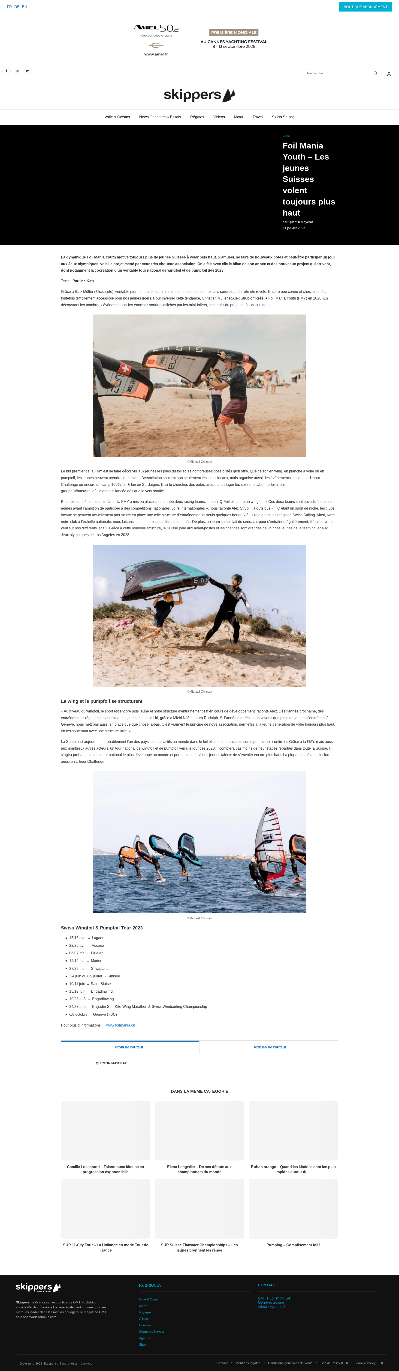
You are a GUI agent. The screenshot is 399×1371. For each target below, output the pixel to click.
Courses (145, 1325)
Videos (219, 117)
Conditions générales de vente (290, 1363)
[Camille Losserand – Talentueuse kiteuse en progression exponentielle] (105, 1130)
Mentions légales (248, 1363)
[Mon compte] (389, 74)
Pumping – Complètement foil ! (293, 1245)
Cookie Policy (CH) (334, 1363)
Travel (258, 117)
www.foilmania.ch (120, 1025)
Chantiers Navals (151, 1331)
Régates (197, 117)
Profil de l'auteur (129, 1047)
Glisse (143, 1318)
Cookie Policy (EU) (369, 1363)
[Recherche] (375, 73)
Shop (143, 1344)
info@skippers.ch (272, 1307)
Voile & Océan (149, 1299)
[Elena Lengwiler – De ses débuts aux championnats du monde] (199, 1130)
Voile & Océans (117, 117)
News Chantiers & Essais (160, 117)
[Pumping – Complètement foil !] (293, 1209)
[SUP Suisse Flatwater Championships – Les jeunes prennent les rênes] (199, 1209)
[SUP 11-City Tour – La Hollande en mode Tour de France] (105, 1209)
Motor (238, 117)
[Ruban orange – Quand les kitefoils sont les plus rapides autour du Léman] (293, 1130)
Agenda (144, 1338)
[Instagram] (17, 71)
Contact (222, 1363)
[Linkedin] (27, 71)
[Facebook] (7, 71)
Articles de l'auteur (270, 1047)
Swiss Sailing (283, 117)
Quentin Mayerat (300, 222)
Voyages (145, 1312)
